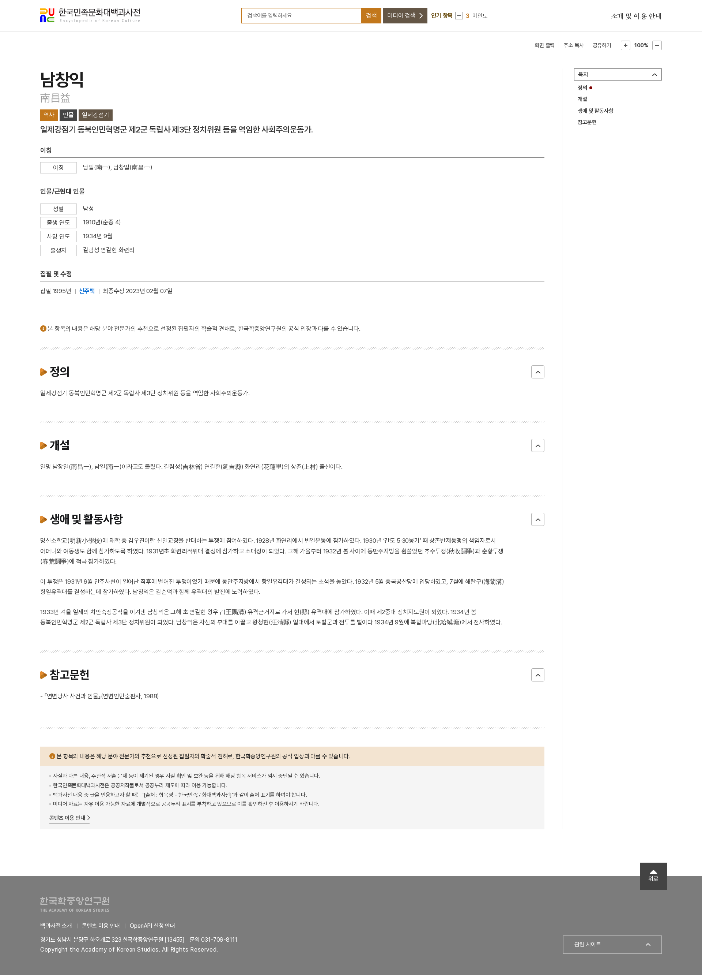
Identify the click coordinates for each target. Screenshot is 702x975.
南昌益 (55, 98)
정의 (582, 88)
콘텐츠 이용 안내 (67, 818)
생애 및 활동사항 (596, 111)
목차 (583, 74)
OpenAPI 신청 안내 (152, 925)
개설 (582, 99)
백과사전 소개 (56, 925)
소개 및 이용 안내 (636, 16)
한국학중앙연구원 (74, 904)
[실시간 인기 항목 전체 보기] (459, 15)
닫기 (537, 371)
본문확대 (625, 45)
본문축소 (657, 45)
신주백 (87, 291)
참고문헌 (587, 122)
